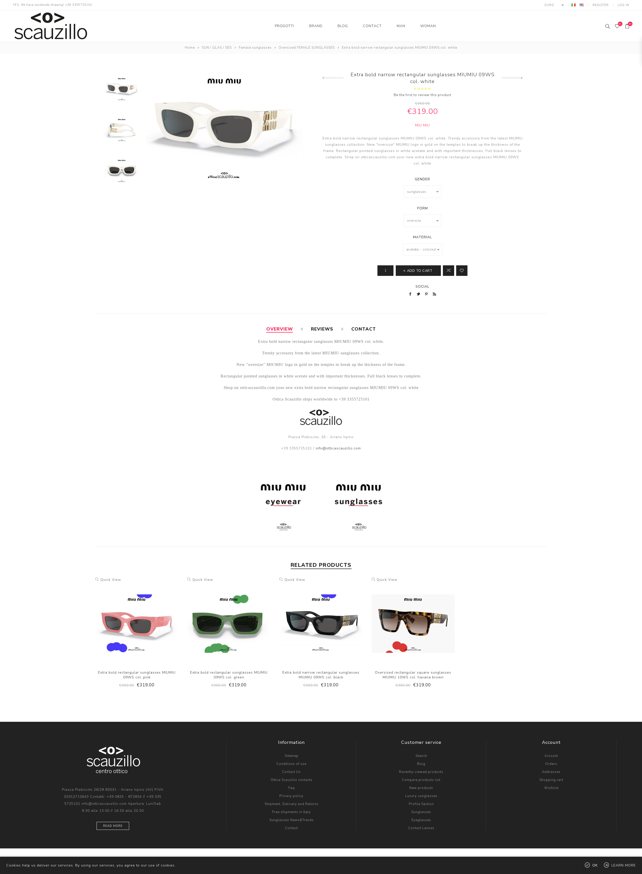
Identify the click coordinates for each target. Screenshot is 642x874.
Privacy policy (291, 796)
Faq (291, 788)
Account (551, 756)
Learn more (623, 865)
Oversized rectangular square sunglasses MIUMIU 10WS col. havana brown (413, 675)
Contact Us (291, 772)
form (422, 208)
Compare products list (421, 780)
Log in (623, 5)
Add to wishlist (461, 270)
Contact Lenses (421, 828)
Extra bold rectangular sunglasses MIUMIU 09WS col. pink (137, 675)
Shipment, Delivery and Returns (291, 804)
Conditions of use (291, 764)
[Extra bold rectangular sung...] (333, 78)
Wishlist (551, 788)
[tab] (279, 329)
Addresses (551, 772)
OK (595, 865)
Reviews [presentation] (322, 329)
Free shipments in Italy (291, 812)
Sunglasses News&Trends (291, 820)
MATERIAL (422, 237)
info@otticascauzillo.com (338, 448)
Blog (421, 764)
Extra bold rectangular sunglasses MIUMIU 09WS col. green (229, 675)
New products (421, 788)
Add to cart (147, 619)
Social (422, 286)
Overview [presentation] (279, 329)
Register (601, 5)
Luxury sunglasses (421, 796)
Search (421, 756)
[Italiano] (574, 5)
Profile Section (421, 804)
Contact (291, 828)
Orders (551, 764)
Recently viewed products (421, 772)
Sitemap (291, 756)
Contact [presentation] (363, 329)
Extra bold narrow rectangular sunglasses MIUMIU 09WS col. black (320, 675)
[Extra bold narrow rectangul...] (512, 78)
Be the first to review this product (422, 95)
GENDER (422, 179)
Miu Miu (422, 125)
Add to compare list (448, 270)
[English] (582, 5)
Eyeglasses (421, 820)
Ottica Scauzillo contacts (291, 780)
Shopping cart (551, 780)
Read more (113, 826)
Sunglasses (421, 812)
